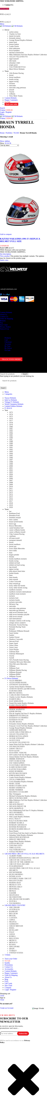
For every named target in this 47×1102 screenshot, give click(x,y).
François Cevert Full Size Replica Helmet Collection (28, 726)
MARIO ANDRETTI (17, 788)
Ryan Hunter (13, 831)
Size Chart (4, 325)
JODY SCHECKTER (17, 761)
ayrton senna (13, 32)
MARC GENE (14, 784)
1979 (11, 425)
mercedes (12, 86)
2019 (11, 505)
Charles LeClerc (15, 34)
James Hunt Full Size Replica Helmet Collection (26, 744)
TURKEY (13, 951)
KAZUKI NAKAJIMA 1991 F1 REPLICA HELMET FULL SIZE (20, 240)
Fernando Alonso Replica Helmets (21, 724)
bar (10, 511)
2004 (11, 474)
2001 (11, 468)
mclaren (12, 83)
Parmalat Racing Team (17, 627)
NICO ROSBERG (16, 812)
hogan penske (14, 555)
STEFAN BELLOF (16, 843)
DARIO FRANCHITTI (18, 705)
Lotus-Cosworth (15, 581)
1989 (11, 443)
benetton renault (15, 518)
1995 (11, 456)
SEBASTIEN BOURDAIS (19, 837)
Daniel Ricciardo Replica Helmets (21, 703)
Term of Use (4, 329)
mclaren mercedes (15, 602)
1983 (11, 431)
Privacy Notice (5, 327)
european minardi (15, 540)
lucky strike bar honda (17, 586)
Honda (11, 557)
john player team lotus (17, 571)
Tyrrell (11, 658)
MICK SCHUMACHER (18, 798)
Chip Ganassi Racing (16, 534)
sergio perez (13, 65)
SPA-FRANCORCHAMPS (19, 899)
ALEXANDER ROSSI (17, 683)
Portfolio (9, 133)
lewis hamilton (14, 50)
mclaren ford (13, 598)
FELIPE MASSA (15, 722)
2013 (11, 493)
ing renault (13, 567)
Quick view (4, 260)
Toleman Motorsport (16, 654)
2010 (11, 487)
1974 (11, 414)
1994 (11, 454)
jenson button (14, 44)
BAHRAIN (13, 911)
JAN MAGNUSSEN (17, 746)
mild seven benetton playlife (19, 614)
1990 (11, 445)
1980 (11, 427)
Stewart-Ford (14, 641)
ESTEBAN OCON (16, 720)
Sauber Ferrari (14, 637)
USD (21, 11)
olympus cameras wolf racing (19, 621)
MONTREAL (14, 889)
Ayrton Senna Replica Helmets (20, 687)
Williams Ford (14, 668)
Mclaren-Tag (13, 604)
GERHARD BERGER (17, 730)
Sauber (11, 635)
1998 (11, 462)
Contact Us (4, 317)
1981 (11, 429)
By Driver (8, 348)
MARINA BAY (15, 883)
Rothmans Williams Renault (19, 631)
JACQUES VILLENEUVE (19, 742)
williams (12, 94)
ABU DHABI (14, 907)
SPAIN (11, 949)
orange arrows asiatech (17, 623)
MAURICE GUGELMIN (18, 792)
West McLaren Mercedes (18, 664)
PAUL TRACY (15, 819)
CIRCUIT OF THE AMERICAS (21, 862)
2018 (11, 503)
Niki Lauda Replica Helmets (19, 817)
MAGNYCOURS (15, 881)
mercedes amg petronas (17, 88)
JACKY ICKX (14, 740)
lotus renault (13, 579)
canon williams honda (17, 530)
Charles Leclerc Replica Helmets (21, 697)
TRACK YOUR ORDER (11, 359)
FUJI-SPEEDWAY (16, 866)
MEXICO (12, 940)
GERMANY (14, 924)
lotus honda (13, 577)
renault (11, 90)
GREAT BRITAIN (16, 926)
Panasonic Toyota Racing (18, 625)
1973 (11, 412)
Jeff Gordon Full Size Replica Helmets (23, 755)
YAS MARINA (15, 903)
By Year (7, 346)
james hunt (13, 42)
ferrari (11, 75)
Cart (6, 340)
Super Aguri (13, 643)
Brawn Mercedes (15, 526)
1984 (11, 433)
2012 (11, 491)
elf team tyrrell (14, 538)
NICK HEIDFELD (16, 808)
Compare (8, 988)
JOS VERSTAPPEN (16, 763)
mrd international (15, 619)
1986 (11, 437)
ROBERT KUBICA (16, 823)
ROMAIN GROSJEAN (18, 825)
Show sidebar (5, 141)
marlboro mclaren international (20, 592)
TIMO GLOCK (15, 848)
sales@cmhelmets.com (8, 289)
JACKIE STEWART (16, 738)
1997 (11, 460)
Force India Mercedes (17, 548)
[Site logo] (6, 26)
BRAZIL (12, 916)
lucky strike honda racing (18, 588)
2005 (11, 476)
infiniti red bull (14, 563)
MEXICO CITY (15, 885)
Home (2, 133)
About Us (3, 314)
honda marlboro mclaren (18, 559)
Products (8, 338)
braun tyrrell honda (16, 522)
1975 (11, 416)
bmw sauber (13, 520)
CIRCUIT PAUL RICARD (19, 864)
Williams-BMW (15, 674)
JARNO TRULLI (15, 749)
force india (13, 551)
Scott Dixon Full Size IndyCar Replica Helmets (26, 833)
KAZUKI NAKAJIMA (17, 769)
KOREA (12, 936)
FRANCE (13, 922)
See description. (5, 254)
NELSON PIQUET (16, 804)
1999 (11, 464)
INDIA (11, 928)
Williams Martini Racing (18, 670)
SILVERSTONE (15, 897)
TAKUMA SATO (15, 845)
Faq (1, 323)
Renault (12, 629)
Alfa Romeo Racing (16, 73)
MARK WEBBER (16, 790)
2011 (11, 489)
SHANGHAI (14, 895)
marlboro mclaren (15, 590)
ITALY (11, 932)
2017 (11, 501)
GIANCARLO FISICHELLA (20, 732)
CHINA (12, 920)
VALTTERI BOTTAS (17, 67)
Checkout (8, 342)
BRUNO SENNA (15, 693)
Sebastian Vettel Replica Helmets (21, 835)
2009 (11, 485)
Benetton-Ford (14, 515)
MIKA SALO (14, 802)
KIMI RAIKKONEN (17, 775)
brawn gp (12, 524)
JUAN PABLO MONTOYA (19, 765)
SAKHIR (12, 893)
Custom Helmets (6, 312)
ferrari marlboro (14, 77)
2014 (11, 495)
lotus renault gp (14, 584)
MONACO (13, 942)
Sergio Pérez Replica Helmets (20, 841)
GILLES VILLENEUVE (18, 57)
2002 (11, 470)
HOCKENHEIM (15, 872)
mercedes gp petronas (17, 610)
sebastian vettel (14, 63)
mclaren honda (14, 600)
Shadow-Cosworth (16, 639)
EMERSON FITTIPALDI (18, 716)
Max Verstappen (15, 794)
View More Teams (15, 96)
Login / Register (10, 990)
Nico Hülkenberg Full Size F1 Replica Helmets (26, 810)
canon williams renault (17, 532)
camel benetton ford (16, 528)
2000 (11, 466)
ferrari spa (12, 546)
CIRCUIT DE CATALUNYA (20, 860)
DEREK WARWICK (17, 709)
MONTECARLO (15, 887)
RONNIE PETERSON (17, 827)
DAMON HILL (15, 699)
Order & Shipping (6, 319)
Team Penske (14, 650)
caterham (12, 536)
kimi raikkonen (14, 48)
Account (8, 344)
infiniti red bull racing (17, 565)
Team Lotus (13, 647)
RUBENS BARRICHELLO (19, 829)
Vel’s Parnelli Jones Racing (19, 660)
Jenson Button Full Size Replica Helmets (24, 757)
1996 (11, 458)
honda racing (13, 79)
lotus (11, 575)
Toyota (11, 92)
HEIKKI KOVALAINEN (18, 736)
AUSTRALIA (14, 909)
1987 (11, 439)
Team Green (13, 645)
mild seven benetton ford (18, 612)
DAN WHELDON (16, 701)
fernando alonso (15, 38)
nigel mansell (14, 59)
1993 (11, 452)
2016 (11, 499)
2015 (11, 497)
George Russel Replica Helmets (20, 40)
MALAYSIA (14, 938)
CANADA (13, 918)
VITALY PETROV (16, 852)
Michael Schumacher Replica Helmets (23, 796)
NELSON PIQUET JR (17, 806)
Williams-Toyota (15, 676)
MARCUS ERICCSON (18, 786)
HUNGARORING (16, 874)
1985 (11, 435)
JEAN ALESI (14, 751)
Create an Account (6, 1008)
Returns (3, 321)
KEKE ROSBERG (16, 771)
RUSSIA (12, 944)
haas (10, 553)
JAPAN (12, 934)
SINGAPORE (14, 947)
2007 (11, 480)
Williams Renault (15, 672)
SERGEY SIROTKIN (17, 839)
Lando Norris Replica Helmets (20, 777)
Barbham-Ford (14, 513)
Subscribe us (4, 9)
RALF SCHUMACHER (18, 821)
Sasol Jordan (13, 633)
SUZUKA (13, 901)
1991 (11, 447)
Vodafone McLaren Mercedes (20, 662)
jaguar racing (13, 81)
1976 (11, 419)
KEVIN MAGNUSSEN (18, 773)
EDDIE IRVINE (15, 711)
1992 (11, 449)
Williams (12, 666)
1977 (11, 421)
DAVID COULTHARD (18, 707)
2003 (11, 472)
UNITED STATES (16, 953)
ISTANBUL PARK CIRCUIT (20, 878)
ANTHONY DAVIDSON (18, 685)
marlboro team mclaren (17, 594)
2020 (11, 507)
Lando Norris (14, 46)
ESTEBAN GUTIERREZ (18, 718)
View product (5, 256)
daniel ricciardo (14, 36)
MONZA (12, 891)
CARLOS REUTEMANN (19, 695)
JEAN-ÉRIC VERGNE (18, 753)
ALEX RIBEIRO (15, 680)
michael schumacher (16, 53)
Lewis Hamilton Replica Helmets (21, 782)
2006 (11, 478)
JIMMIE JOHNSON (16, 759)
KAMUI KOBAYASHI (18, 767)
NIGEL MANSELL (16, 815)
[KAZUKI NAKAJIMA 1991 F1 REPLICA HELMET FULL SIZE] (21, 189)
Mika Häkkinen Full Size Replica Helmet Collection (28, 55)
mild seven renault (15, 617)
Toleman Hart (14, 652)
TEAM (16, 133)
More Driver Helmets (17, 69)
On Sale (7, 350)
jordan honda (14, 573)
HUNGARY (13, 930)
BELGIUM (13, 914)
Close (2, 996)
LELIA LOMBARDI (17, 779)
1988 (11, 441)
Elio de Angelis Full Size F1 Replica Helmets (25, 713)
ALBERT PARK (15, 856)
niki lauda (12, 61)
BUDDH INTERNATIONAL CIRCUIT (24, 858)
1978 (11, 423)
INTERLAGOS (15, 876)
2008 (11, 482)
